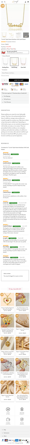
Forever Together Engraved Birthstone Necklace (7, 308)
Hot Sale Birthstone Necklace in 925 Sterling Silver (7, 373)
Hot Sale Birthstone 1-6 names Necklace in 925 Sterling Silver (22, 374)
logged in (12, 276)
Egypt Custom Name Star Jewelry (7, 396)
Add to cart (18, 80)
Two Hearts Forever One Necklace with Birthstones (22, 308)
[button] (2, 2)
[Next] (26, 17)
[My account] (25, 2)
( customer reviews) (11, 41)
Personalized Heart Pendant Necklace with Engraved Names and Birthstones (7, 330)
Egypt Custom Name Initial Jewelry (22, 329)
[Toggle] (2, 96)
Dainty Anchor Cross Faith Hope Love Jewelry (7, 352)
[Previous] (3, 17)
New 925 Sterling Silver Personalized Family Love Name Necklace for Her (22, 397)
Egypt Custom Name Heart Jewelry (22, 352)
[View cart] (28, 2)
